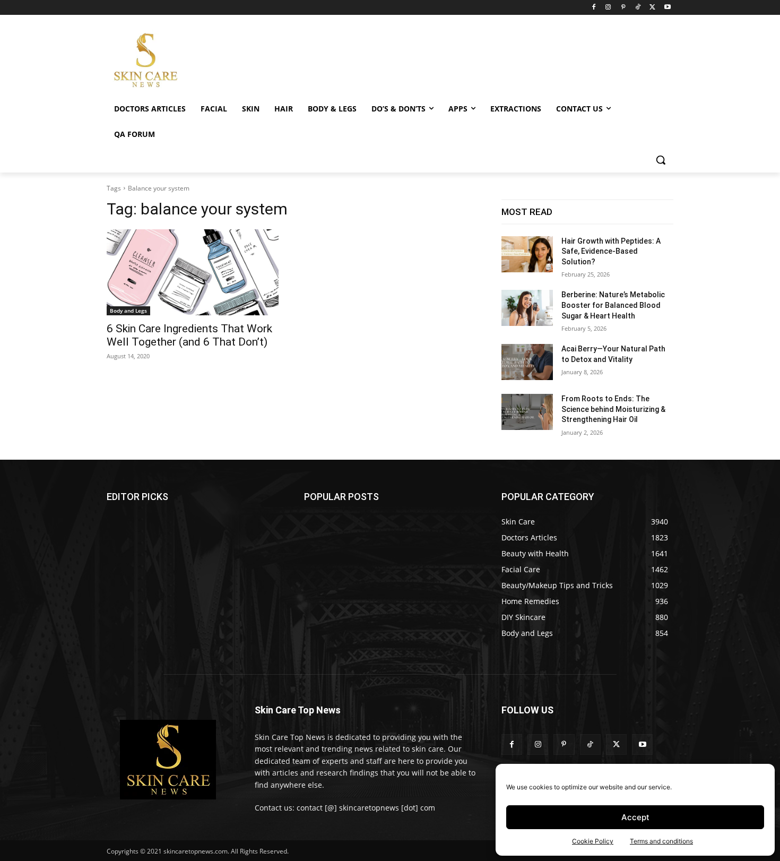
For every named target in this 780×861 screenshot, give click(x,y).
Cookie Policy (592, 841)
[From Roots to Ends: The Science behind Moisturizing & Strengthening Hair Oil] (527, 412)
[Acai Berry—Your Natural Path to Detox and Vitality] (527, 362)
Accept (635, 817)
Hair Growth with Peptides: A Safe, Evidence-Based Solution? (611, 251)
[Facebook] (593, 8)
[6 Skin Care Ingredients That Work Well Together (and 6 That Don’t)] (193, 272)
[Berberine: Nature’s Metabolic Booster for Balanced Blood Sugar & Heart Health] (527, 308)
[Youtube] (667, 8)
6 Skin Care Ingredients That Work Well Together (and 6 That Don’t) (189, 335)
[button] (660, 160)
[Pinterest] (623, 8)
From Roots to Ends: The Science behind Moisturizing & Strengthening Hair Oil (613, 409)
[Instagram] (608, 8)
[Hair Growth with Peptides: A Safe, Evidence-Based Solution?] (527, 254)
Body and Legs (128, 310)
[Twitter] (652, 8)
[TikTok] (638, 8)
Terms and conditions (661, 841)
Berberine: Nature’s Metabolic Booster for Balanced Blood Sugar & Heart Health (613, 305)
